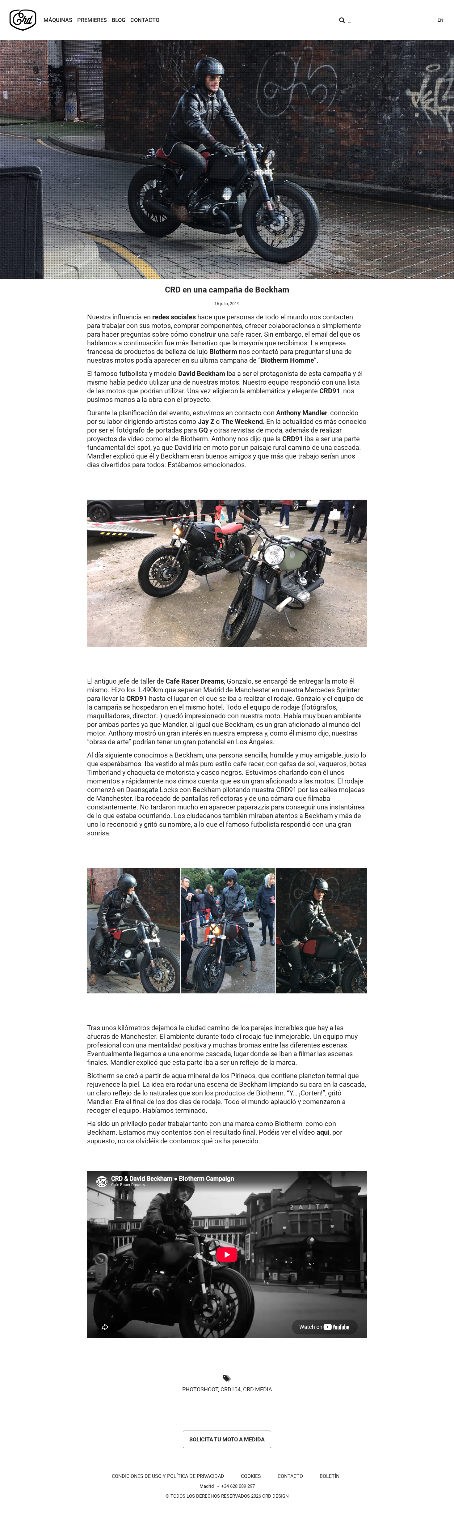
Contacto (144, 20)
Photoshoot (200, 1389)
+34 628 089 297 (238, 1486)
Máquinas (58, 20)
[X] (416, 20)
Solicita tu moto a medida (227, 1439)
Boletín (329, 1476)
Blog (118, 20)
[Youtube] (394, 20)
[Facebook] (405, 20)
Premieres (92, 20)
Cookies (251, 1476)
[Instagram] (383, 20)
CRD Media (257, 1389)
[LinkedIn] (427, 20)
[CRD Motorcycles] (22, 20)
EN (440, 20)
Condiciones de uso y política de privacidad (168, 1476)
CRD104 (231, 1389)
